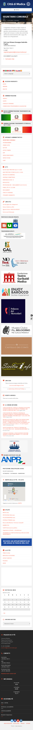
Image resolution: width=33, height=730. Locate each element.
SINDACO (5, 98)
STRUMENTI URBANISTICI (9, 195)
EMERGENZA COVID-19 (8, 180)
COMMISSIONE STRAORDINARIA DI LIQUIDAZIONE (14, 106)
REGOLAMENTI (6, 190)
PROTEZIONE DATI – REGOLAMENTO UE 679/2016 (15, 185)
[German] (13, 70)
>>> (2, 704)
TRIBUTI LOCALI (6, 553)
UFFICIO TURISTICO (7, 558)
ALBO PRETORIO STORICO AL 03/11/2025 (13, 172)
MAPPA (20, 503)
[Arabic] (6, 70)
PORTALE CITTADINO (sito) (9, 520)
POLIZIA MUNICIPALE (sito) (9, 517)
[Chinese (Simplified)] (8, 70)
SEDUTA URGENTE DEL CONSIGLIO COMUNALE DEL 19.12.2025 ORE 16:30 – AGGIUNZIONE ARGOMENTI (15, 428)
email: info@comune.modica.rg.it (9, 648)
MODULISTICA (6, 182)
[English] (9, 70)
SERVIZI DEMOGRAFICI (8, 155)
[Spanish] (21, 70)
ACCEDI (4, 84)
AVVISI (4, 563)
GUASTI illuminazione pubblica (10, 528)
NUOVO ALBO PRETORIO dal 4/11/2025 (12, 170)
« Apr (4, 613)
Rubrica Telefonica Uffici (8, 207)
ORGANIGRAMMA (7, 142)
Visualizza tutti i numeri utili (8, 673)
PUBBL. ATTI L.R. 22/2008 (9, 187)
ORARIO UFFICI (6, 145)
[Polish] (17, 70)
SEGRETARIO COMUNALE (9, 140)
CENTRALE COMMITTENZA (9, 177)
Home (4, 20)
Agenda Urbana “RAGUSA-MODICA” (11, 209)
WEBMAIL (5, 86)
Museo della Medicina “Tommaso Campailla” (13, 522)
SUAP (4, 160)
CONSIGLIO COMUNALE (8, 103)
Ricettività (5, 560)
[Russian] (19, 70)
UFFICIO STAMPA (7, 150)
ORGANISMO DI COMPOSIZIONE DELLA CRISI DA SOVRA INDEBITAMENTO (16, 533)
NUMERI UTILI (6, 525)
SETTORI (5, 148)
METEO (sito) (6, 512)
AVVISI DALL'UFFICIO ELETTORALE (16, 389)
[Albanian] (4, 70)
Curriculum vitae (9, 59)
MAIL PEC (5, 89)
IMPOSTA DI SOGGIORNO (9, 555)
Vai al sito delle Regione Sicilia (16, 385)
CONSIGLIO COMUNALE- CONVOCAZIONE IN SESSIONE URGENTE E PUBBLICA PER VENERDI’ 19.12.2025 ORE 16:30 (15, 434)
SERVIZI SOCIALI (6, 158)
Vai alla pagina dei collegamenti (10, 204)
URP (4, 153)
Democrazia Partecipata (8, 212)
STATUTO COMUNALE (8, 192)
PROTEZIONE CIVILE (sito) (9, 515)
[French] (11, 70)
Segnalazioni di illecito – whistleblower (12, 530)
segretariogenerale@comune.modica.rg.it (15, 52)
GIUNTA (4, 101)
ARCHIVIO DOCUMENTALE (9, 175)
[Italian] (15, 70)
